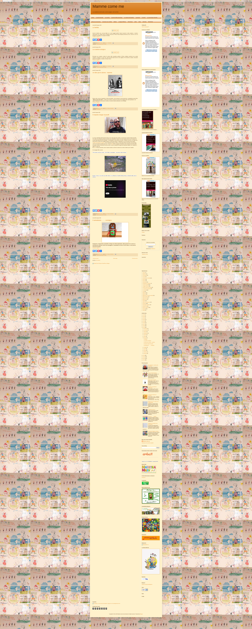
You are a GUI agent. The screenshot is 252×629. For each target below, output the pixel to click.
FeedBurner (153, 248)
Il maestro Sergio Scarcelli (101, 115)
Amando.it (143, 477)
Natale (115, 21)
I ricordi (143, 17)
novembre (146, 330)
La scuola (107, 17)
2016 (144, 325)
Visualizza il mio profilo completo (147, 442)
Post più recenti (95, 258)
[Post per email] (113, 66)
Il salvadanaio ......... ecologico (102, 220)
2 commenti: (109, 66)
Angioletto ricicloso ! (151, 409)
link (112, 143)
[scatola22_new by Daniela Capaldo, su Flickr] (115, 52)
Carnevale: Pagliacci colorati (153, 431)
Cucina (144, 276)
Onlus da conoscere (96, 21)
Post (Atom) (98, 260)
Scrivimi (144, 21)
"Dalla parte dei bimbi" (152, 379)
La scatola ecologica (99, 49)
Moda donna (145, 298)
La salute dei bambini (129, 17)
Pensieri (99, 109)
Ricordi (144, 308)
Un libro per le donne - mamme (102, 72)
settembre (146, 333)
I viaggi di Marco (122, 21)
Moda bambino (145, 296)
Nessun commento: (110, 108)
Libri (97, 109)
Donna (144, 279)
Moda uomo (145, 299)
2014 (144, 355)
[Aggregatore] (145, 544)
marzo (145, 350)
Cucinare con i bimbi (107, 21)
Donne (144, 280)
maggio (145, 347)
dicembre (145, 328)
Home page (115, 258)
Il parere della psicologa (116, 17)
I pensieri (138, 17)
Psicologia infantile (146, 304)
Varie (140, 21)
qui (95, 147)
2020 (144, 319)
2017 (144, 324)
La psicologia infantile (152, 17)
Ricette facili (145, 306)
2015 (144, 327)
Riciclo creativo (103, 44)
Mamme (144, 294)
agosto (145, 334)
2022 (144, 318)
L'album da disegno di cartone (98, 142)
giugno (145, 337)
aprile (145, 348)
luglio (145, 336)
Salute (144, 310)
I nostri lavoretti (99, 17)
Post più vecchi (134, 258)
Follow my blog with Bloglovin (147, 584)
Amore (144, 272)
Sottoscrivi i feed (145, 254)
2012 (144, 358)
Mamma (144, 292)
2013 (144, 356)
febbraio (145, 351)
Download (130, 21)
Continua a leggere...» (96, 36)
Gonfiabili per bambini (147, 283)
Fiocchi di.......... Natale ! (152, 416)
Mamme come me (108, 6)
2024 (144, 316)
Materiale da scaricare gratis (148, 295)
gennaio (145, 353)
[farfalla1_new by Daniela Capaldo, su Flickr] (115, 30)
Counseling (145, 275)
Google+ (143, 232)
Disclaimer (150, 21)
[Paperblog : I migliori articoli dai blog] (145, 579)
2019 (144, 321)
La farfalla (96, 27)
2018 (144, 322)
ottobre (145, 331)
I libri (135, 21)
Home (92, 17)
